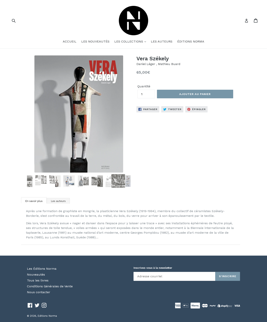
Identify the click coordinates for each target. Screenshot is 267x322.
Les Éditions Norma (41, 268)
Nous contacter (38, 292)
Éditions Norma (190, 41)
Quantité (143, 86)
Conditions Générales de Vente (50, 286)
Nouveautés (36, 274)
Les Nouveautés (95, 41)
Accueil (69, 41)
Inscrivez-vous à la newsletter (153, 267)
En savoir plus (34, 201)
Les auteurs (161, 41)
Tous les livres (37, 280)
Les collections (129, 41)
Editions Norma (47, 315)
